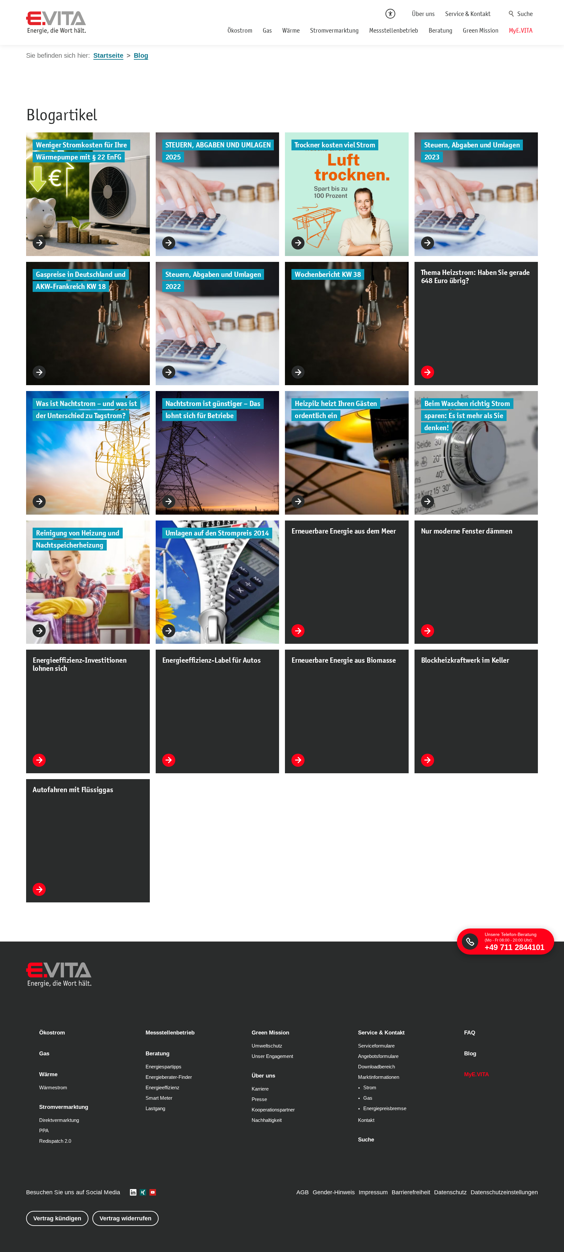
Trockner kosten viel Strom (335, 145)
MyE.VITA (521, 30)
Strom (369, 1087)
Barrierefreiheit (411, 1192)
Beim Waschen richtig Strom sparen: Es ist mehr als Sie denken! (467, 415)
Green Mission (480, 30)
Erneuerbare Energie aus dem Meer (343, 531)
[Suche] (522, 14)
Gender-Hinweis (334, 1192)
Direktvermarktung (59, 1120)
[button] (133, 1192)
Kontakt (366, 1120)
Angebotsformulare (378, 1056)
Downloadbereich (376, 1066)
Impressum (373, 1192)
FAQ (469, 1033)
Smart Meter (159, 1098)
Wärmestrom (53, 1087)
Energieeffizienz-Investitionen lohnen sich (79, 664)
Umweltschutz (267, 1045)
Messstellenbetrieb (393, 30)
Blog (470, 1053)
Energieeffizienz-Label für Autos (211, 660)
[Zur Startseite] (56, 22)
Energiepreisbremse (384, 1108)
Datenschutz (450, 1192)
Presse (259, 1099)
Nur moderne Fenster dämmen (466, 531)
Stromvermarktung (334, 30)
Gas (267, 30)
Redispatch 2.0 (55, 1141)
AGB (302, 1192)
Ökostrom (239, 30)
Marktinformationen (378, 1077)
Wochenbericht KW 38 (328, 274)
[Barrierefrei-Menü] (390, 13)
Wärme (291, 30)
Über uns (423, 14)
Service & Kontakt (468, 14)
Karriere (260, 1089)
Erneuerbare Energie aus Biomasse (343, 660)
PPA (44, 1130)
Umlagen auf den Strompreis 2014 (217, 533)
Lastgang (155, 1108)
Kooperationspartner (273, 1109)
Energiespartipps (163, 1066)
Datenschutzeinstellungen (504, 1192)
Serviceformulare (376, 1045)
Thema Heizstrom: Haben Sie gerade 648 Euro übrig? (475, 276)
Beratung (440, 30)
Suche (511, 14)
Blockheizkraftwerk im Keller (465, 660)
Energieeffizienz (163, 1087)
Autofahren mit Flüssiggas (73, 789)
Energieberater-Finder (169, 1077)
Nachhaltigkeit (267, 1120)
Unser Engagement (272, 1056)
